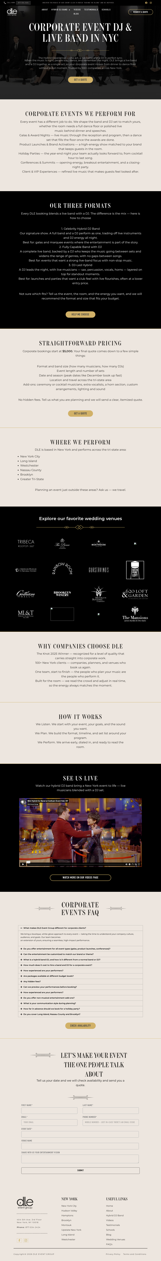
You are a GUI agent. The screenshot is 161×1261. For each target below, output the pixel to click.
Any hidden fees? (32, 981)
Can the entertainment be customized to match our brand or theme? (58, 954)
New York (69, 1198)
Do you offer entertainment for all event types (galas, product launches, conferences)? (66, 949)
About (45, 10)
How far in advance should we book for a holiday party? (51, 1009)
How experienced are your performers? (43, 970)
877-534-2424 (33, 1227)
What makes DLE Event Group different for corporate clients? (54, 928)
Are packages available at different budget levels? (48, 976)
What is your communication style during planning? (49, 1003)
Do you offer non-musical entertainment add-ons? (48, 998)
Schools (106, 10)
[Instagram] (151, 3)
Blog (76, 14)
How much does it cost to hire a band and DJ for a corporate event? (57, 965)
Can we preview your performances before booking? (50, 987)
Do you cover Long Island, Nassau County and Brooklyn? (51, 1014)
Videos (77, 10)
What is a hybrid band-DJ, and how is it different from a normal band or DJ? (61, 959)
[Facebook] (146, 3)
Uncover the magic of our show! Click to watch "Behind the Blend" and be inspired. (78, 3)
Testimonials (91, 10)
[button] (80, 928)
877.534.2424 (23, 3)
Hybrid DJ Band (59, 10)
